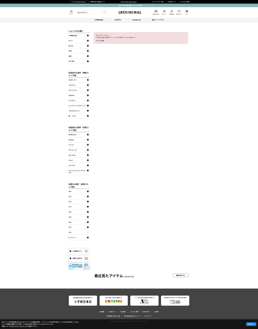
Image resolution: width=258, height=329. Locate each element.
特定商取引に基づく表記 (113, 316)
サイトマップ (147, 316)
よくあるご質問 (184, 2)
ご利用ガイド (171, 2)
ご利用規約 (123, 311)
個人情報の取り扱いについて (132, 316)
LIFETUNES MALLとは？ (129, 2)
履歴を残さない (180, 275)
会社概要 (101, 311)
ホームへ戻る (100, 41)
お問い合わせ (146, 311)
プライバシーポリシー (19, 326)
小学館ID (156, 311)
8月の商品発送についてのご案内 (130, 5)
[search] (104, 12)
